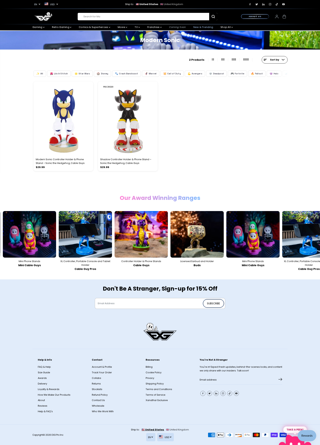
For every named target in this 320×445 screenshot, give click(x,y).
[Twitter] (256, 4)
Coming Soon (177, 27)
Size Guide (44, 372)
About (41, 400)
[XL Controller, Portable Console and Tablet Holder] (78, 234)
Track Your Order (102, 372)
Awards (42, 378)
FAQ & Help (44, 366)
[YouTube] (283, 4)
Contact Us (98, 400)
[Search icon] (213, 16)
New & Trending (203, 27)
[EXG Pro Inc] (43, 16)
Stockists (97, 389)
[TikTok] (277, 4)
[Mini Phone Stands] (246, 234)
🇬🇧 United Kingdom (171, 4)
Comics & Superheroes (94, 27)
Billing (149, 366)
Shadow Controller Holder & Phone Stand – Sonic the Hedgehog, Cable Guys (125, 161)
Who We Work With (103, 411)
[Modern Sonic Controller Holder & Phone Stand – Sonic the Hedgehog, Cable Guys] (63, 118)
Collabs (96, 378)
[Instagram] (270, 4)
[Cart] (284, 16)
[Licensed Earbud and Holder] (190, 234)
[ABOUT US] (255, 16)
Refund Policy (100, 394)
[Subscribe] (280, 380)
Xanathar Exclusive (157, 400)
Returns (96, 383)
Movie (122, 27)
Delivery (42, 383)
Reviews (42, 405)
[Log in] (276, 16)
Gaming (37, 27)
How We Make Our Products (54, 394)
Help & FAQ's (45, 411)
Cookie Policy (153, 372)
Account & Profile (102, 366)
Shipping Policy (155, 383)
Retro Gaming (61, 27)
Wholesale (98, 405)
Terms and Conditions (159, 389)
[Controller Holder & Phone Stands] (134, 234)
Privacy (150, 378)
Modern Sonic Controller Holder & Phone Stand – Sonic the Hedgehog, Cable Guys (60, 161)
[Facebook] (250, 4)
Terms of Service (155, 394)
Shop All (226, 27)
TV (136, 27)
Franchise (153, 27)
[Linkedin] (263, 4)
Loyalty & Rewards (48, 389)
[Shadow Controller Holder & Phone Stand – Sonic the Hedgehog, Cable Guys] (127, 118)
